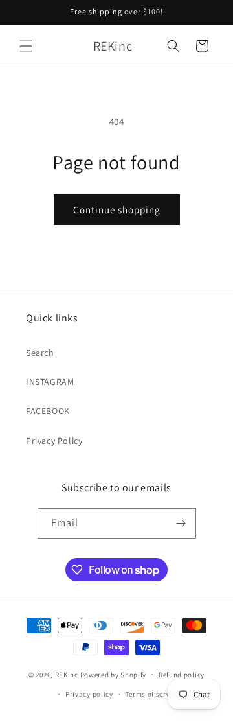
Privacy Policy (54, 441)
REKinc (66, 674)
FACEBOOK (48, 411)
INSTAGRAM (50, 382)
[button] (26, 46)
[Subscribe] (181, 523)
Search (40, 352)
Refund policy (182, 674)
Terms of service (153, 694)
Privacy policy (89, 694)
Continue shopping (117, 210)
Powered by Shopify (113, 674)
